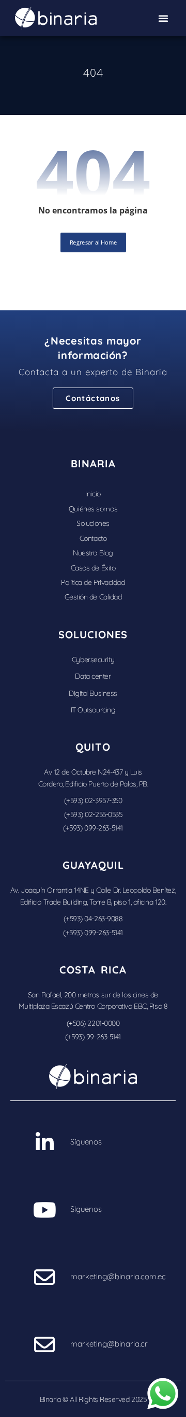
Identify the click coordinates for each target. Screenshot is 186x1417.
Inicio (92, 493)
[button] (163, 18)
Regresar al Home (93, 242)
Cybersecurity (93, 659)
